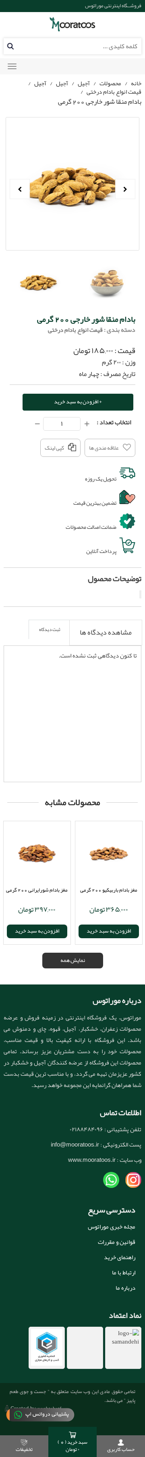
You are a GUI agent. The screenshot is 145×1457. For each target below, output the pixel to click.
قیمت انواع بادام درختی (114, 92)
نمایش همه (72, 960)
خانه (136, 83)
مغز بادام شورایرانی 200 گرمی (37, 890)
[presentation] (105, 632)
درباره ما (125, 1288)
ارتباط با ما (123, 1272)
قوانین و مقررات (116, 1242)
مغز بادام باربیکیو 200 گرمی (108, 890)
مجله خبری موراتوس (111, 1227)
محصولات (110, 83)
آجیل (84, 83)
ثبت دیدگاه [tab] (49, 629)
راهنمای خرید (119, 1257)
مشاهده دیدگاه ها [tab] (106, 632)
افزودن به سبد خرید (37, 930)
